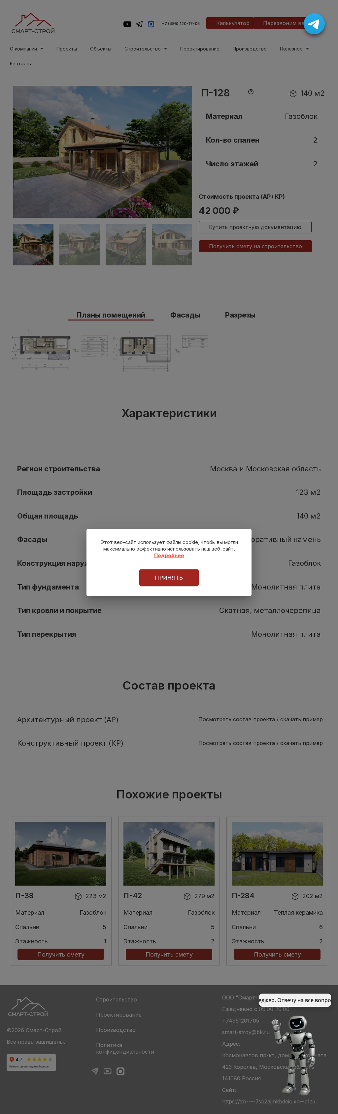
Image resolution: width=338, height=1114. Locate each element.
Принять (169, 577)
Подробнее (169, 555)
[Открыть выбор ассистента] (295, 1054)
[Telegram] (314, 23)
